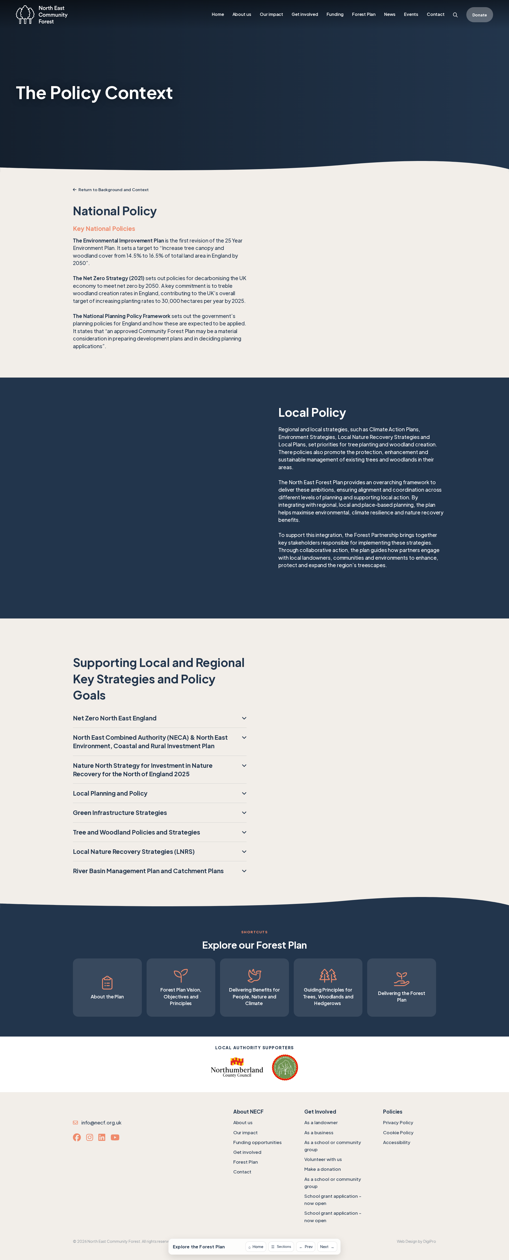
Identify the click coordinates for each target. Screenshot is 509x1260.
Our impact (245, 1132)
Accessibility (396, 1142)
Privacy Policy (398, 1122)
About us (243, 1122)
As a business (319, 1132)
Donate (479, 14)
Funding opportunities (257, 1142)
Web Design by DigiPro (416, 1241)
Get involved (247, 1152)
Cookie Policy (398, 1132)
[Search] (455, 15)
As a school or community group (332, 1145)
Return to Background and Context (112, 189)
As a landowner (321, 1122)
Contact (242, 1171)
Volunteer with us (323, 1159)
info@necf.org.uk (100, 1122)
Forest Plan (245, 1162)
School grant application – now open (332, 1199)
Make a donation (322, 1169)
